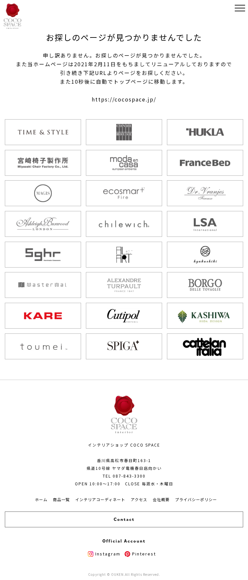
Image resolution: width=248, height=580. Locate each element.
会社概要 (161, 499)
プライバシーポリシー (196, 499)
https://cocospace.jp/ (124, 99)
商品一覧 (61, 499)
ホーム (41, 499)
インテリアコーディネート (100, 499)
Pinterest (144, 554)
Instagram (107, 554)
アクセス (139, 499)
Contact (124, 519)
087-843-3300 (129, 476)
